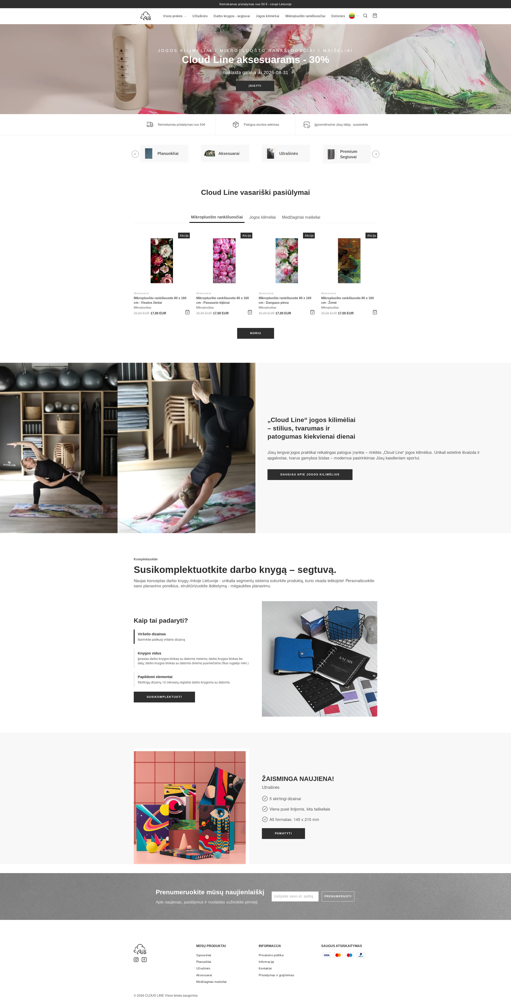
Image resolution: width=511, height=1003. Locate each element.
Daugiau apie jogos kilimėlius (310, 474)
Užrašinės (200, 16)
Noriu (255, 333)
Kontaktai (265, 968)
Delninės (338, 16)
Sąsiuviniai (203, 955)
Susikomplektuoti (164, 696)
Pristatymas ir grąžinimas (276, 975)
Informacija (266, 961)
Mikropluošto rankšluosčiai (305, 16)
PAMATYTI (283, 833)
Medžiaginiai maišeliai (211, 981)
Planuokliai (203, 961)
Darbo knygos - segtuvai (232, 16)
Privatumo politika (271, 955)
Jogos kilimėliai (267, 16)
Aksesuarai (141, 293)
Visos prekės (173, 16)
